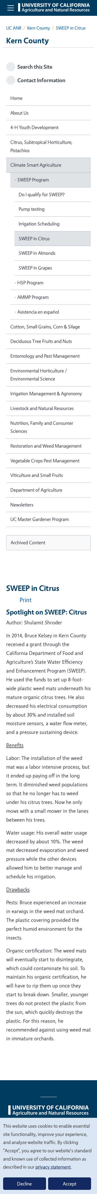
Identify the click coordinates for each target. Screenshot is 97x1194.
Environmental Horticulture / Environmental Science (38, 375)
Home (16, 98)
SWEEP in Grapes (35, 268)
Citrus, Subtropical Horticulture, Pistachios (41, 146)
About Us (19, 113)
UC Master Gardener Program (39, 519)
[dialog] (48, 1155)
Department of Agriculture (36, 490)
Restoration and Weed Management (45, 446)
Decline (24, 1184)
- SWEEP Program (31, 179)
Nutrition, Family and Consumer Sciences (41, 427)
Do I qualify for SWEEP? (42, 194)
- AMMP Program (31, 297)
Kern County (38, 28)
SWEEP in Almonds (37, 253)
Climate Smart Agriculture (35, 165)
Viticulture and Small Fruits (36, 475)
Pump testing (31, 209)
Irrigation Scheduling (39, 224)
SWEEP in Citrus (34, 238)
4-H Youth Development (34, 127)
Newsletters (21, 504)
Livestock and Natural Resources (42, 408)
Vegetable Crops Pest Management (44, 460)
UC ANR (13, 28)
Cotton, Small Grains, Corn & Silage (45, 326)
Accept (69, 1184)
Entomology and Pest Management (45, 356)
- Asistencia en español (36, 312)
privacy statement (53, 1167)
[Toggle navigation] (10, 7)
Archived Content (28, 542)
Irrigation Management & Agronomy (46, 393)
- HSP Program (28, 282)
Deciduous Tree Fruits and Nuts (41, 341)
